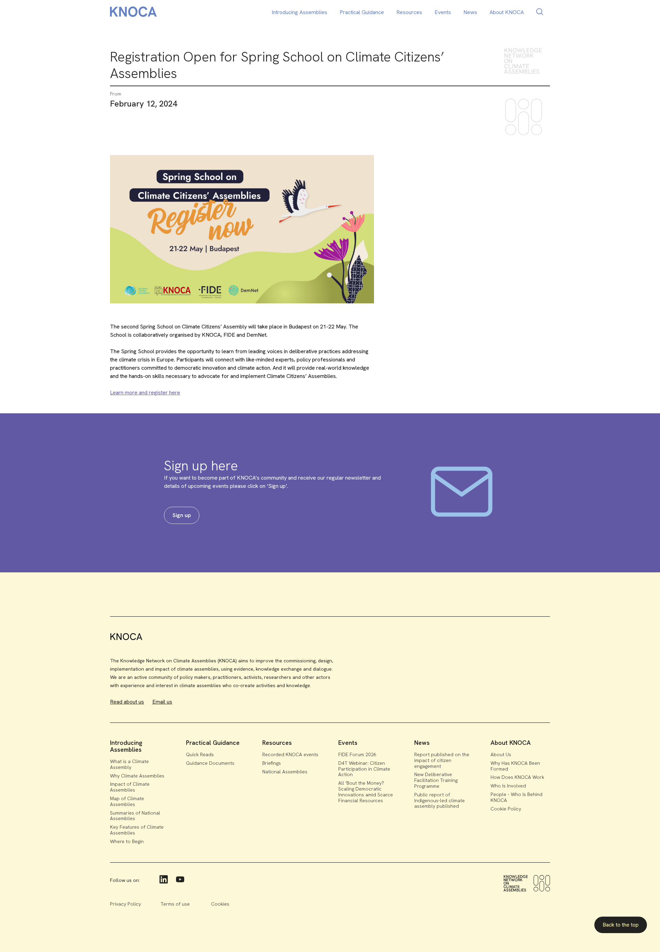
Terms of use (175, 904)
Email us (162, 701)
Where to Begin (127, 841)
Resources (409, 12)
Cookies (220, 904)
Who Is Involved (508, 786)
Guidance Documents (210, 763)
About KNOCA (507, 12)
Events (442, 12)
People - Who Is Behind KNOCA (516, 797)
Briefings (271, 763)
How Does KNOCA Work (517, 777)
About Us (501, 754)
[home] (133, 13)
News (470, 12)
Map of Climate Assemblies (127, 801)
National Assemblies (284, 772)
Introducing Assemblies (299, 12)
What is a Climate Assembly (129, 764)
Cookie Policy (506, 809)
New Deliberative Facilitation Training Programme (436, 780)
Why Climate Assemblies (137, 776)
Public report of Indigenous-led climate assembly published (439, 800)
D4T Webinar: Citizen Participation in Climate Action (364, 769)
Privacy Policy (125, 904)
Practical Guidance (362, 12)
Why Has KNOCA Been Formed (515, 766)
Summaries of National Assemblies (135, 816)
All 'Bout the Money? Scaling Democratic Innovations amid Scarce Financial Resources (365, 791)
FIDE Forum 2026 (357, 754)
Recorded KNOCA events (290, 754)
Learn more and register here (145, 392)
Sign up (182, 515)
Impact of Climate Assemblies (130, 787)
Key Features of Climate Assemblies (137, 830)
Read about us (127, 701)
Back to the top (621, 924)
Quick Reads (200, 754)
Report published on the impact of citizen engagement (441, 760)
